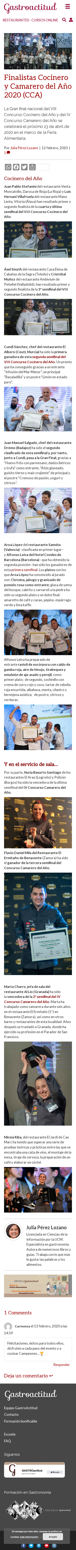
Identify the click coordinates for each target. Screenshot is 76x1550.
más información (29, 1536)
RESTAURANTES (16, 20)
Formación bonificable (20, 1421)
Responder (61, 1364)
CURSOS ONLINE (44, 20)
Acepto (53, 1537)
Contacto (11, 1414)
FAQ (7, 1441)
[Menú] (67, 5)
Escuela (9, 1434)
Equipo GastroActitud (20, 1408)
